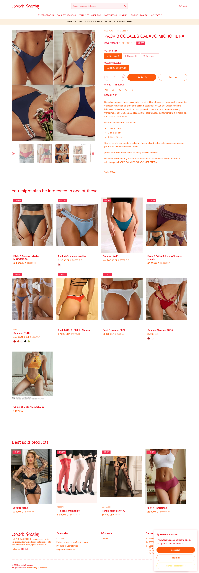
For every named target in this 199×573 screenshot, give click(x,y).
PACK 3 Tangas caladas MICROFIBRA (26, 258)
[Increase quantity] (122, 77)
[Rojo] (14, 341)
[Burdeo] (148, 338)
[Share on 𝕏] (113, 89)
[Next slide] (93, 153)
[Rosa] (160, 516)
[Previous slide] (14, 153)
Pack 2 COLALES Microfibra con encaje (164, 258)
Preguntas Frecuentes (65, 549)
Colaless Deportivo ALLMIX (28, 406)
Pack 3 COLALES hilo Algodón (74, 330)
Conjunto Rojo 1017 (124, 507)
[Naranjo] (18, 341)
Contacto (60, 538)
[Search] (125, 6)
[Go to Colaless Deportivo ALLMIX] (32, 375)
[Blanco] (21, 341)
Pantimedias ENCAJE (36, 510)
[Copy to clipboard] (133, 89)
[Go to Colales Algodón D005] (166, 299)
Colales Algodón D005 (160, 330)
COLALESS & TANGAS (84, 22)
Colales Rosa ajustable (172, 507)
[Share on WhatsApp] (120, 89)
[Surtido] (59, 264)
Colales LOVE (110, 256)
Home (69, 22)
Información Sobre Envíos (67, 546)
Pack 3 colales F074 (114, 330)
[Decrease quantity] (107, 77)
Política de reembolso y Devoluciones (72, 542)
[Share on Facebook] (106, 89)
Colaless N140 (21, 333)
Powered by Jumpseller (37, 568)
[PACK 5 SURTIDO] (28, 341)
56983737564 (155, 542)
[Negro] (25, 341)
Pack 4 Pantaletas (79, 507)
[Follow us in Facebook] (26, 549)
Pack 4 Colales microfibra (72, 256)
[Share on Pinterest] (126, 89)
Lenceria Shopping (25, 6)
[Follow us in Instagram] (22, 549)
